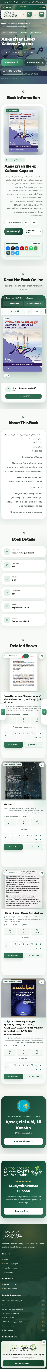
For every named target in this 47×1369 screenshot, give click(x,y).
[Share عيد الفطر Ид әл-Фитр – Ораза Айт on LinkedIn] (19, 944)
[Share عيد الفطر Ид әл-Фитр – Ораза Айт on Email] (36, 944)
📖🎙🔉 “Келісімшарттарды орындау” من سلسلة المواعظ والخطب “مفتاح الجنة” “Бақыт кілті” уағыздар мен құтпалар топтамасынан (23, 1027)
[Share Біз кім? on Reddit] (28, 835)
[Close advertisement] (44, 1342)
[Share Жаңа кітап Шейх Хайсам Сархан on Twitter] (13, 253)
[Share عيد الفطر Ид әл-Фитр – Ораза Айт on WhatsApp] (32, 944)
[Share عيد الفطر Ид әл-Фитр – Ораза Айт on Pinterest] (23, 944)
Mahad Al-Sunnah (10, 1284)
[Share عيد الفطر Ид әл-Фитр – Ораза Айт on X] (15, 944)
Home (3, 23)
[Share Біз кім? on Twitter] (36, 840)
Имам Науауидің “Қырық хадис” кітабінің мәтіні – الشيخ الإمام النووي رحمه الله (23, 699)
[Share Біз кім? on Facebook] (11, 835)
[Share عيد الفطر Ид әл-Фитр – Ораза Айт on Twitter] (36, 948)
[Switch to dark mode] (29, 14)
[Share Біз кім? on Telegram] (40, 840)
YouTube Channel (10, 1288)
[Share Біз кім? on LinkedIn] (19, 835)
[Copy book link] (8, 253)
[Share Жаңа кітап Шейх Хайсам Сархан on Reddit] (26, 248)
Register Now (21, 1211)
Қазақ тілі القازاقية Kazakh (18, 23)
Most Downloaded (10, 1268)
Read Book (10, 62)
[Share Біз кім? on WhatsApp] (32, 835)
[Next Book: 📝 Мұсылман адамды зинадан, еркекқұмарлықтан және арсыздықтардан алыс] (44, 712)
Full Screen (14, 303)
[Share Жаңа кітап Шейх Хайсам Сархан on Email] (35, 248)
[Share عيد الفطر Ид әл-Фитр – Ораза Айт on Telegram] (40, 948)
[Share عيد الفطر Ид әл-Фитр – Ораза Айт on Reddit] (28, 944)
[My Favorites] (23, 14)
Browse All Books (21, 1141)
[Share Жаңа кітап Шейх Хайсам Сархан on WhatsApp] (31, 248)
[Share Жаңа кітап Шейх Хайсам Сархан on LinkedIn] (17, 248)
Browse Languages (11, 1264)
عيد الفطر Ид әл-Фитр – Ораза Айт (24, 913)
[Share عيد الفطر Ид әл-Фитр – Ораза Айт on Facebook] (11, 944)
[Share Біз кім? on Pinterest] (23, 835)
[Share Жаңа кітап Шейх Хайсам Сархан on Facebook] (8, 248)
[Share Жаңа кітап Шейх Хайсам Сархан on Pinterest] (22, 248)
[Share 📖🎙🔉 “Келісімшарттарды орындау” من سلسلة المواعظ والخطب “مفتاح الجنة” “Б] (11, 1065)
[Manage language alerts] (35, 14)
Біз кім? (8, 804)
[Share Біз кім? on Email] (36, 835)
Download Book (33, 62)
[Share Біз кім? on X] (15, 835)
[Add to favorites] (41, 656)
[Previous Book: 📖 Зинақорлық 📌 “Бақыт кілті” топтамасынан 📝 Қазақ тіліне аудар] (3, 712)
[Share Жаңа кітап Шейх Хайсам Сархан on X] (13, 248)
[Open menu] (41, 14)
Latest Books (8, 1272)
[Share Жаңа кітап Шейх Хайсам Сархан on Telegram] (17, 253)
